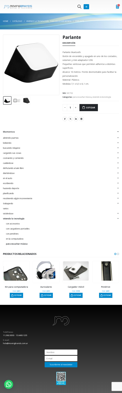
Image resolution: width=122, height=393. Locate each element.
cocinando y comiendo (13, 158)
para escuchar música (82, 97)
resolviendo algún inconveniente (17, 198)
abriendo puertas (10, 137)
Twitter (70, 119)
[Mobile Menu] (86, 6)
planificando (8, 193)
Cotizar (90, 107)
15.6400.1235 (21, 335)
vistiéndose (8, 213)
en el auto (7, 178)
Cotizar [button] (18, 295)
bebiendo (7, 142)
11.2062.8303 (8, 335)
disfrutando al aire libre (13, 168)
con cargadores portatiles (18, 228)
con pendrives (12, 233)
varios (5, 208)
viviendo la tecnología (101, 97)
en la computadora (14, 238)
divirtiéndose (9, 173)
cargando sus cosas (12, 153)
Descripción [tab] (68, 43)
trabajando (8, 203)
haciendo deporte (11, 188)
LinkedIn (76, 119)
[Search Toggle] (79, 7)
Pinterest (81, 119)
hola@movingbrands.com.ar (15, 343)
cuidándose (8, 163)
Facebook (64, 119)
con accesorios (13, 223)
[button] (115, 254)
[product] (16, 271)
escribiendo (8, 183)
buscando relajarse (11, 147)
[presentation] (6, 65)
